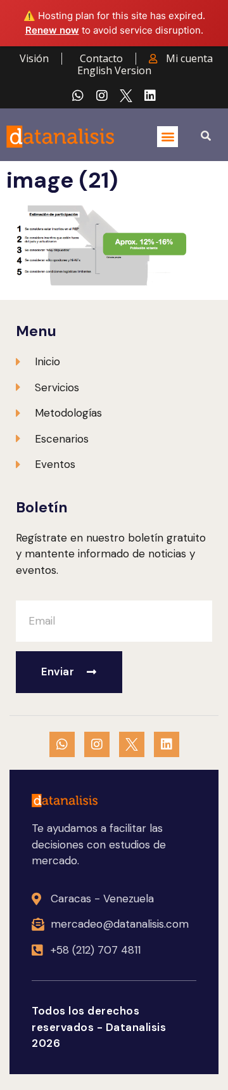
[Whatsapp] (78, 95)
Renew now (52, 30)
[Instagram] (102, 95)
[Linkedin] (150, 95)
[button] (167, 136)
